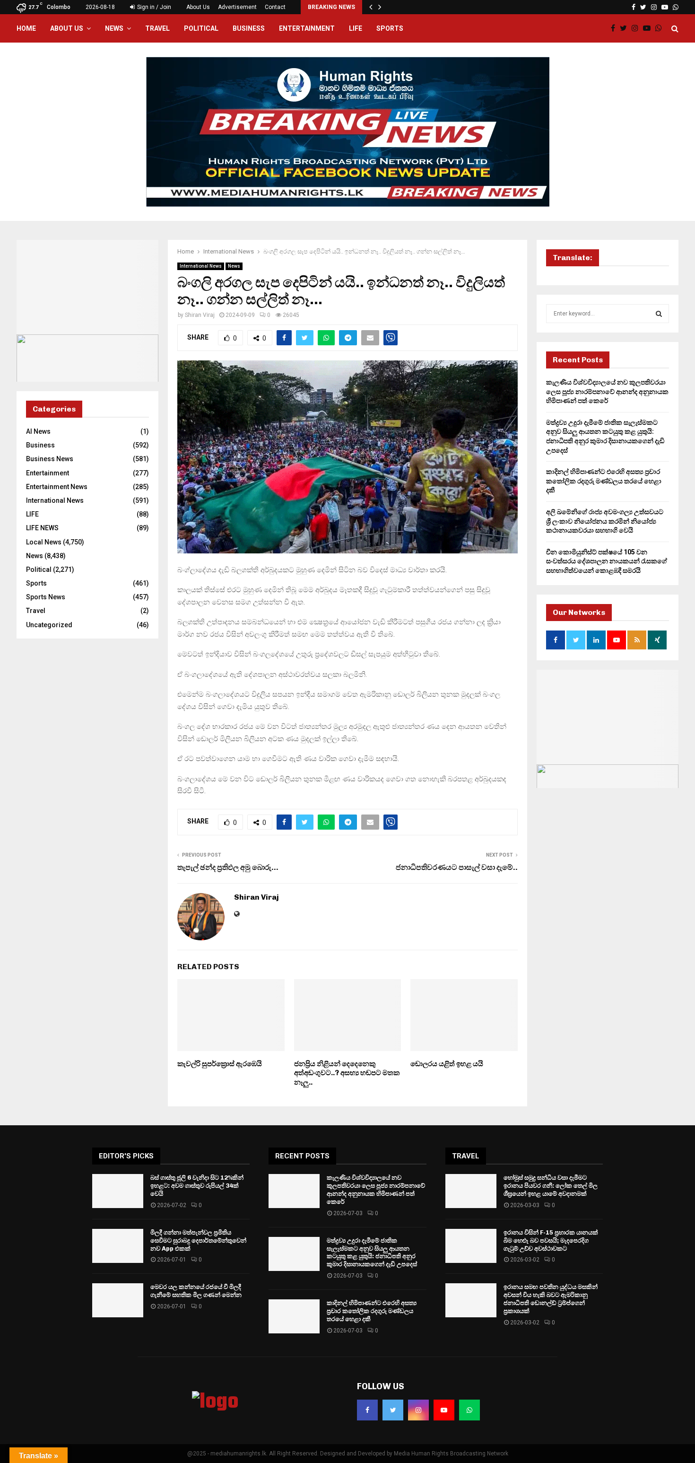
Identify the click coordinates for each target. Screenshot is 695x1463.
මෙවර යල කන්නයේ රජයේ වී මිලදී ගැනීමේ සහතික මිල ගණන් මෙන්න (196, 1290)
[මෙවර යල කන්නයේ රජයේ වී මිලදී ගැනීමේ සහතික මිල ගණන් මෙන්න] (117, 1300)
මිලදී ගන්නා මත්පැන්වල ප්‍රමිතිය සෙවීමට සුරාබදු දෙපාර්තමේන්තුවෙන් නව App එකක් (198, 1240)
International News (201, 266)
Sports (389, 28)
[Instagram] (637, 28)
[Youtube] (649, 28)
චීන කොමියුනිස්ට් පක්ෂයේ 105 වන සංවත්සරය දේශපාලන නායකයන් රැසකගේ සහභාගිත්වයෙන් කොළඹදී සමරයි (606, 561)
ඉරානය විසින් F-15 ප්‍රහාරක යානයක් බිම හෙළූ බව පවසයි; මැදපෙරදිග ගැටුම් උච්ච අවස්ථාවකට (551, 1240)
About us (66, 28)
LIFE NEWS (42, 528)
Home (26, 28)
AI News (38, 431)
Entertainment (307, 28)
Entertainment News (56, 487)
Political (201, 28)
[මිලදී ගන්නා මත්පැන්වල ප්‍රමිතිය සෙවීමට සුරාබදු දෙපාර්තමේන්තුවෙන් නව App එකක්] (117, 1246)
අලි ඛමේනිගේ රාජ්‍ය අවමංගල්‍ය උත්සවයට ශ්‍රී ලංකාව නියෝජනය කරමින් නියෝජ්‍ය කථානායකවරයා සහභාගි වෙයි (604, 521)
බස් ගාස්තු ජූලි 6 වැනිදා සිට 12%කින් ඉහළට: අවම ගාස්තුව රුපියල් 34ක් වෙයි (196, 1185)
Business (249, 28)
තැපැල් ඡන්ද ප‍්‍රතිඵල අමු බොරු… (227, 867)
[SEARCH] (659, 313)
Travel (157, 28)
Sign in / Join (153, 7)
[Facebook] (615, 28)
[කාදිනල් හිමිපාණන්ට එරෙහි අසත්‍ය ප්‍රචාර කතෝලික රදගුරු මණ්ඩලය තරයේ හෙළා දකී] (294, 1316)
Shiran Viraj (200, 315)
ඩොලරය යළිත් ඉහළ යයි (446, 1064)
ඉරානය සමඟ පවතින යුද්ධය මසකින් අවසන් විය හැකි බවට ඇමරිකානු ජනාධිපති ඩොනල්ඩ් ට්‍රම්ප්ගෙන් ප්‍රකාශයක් (551, 1298)
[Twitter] (626, 28)
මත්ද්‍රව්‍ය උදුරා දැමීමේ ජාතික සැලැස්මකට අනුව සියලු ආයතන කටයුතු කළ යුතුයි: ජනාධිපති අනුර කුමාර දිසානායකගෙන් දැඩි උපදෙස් (372, 1252)
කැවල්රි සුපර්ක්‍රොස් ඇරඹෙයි (219, 1064)
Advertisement (237, 7)
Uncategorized (49, 625)
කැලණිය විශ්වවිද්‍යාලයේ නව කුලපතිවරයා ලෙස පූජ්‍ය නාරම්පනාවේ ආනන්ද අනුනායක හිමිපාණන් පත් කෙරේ (607, 391)
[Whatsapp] (661, 28)
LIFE (355, 28)
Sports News (45, 597)
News (114, 28)
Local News (43, 542)
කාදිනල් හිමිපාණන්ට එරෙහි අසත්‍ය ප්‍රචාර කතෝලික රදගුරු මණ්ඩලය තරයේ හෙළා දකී (603, 481)
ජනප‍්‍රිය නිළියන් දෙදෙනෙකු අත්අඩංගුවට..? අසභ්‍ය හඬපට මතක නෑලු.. (347, 1073)
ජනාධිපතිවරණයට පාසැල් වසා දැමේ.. (457, 867)
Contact (275, 7)
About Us (198, 7)
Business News (49, 459)
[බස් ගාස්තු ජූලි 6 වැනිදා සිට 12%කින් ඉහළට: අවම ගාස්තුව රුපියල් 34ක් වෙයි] (117, 1191)
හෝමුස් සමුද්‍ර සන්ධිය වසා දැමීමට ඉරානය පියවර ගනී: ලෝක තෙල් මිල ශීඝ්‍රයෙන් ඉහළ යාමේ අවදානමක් (551, 1185)
